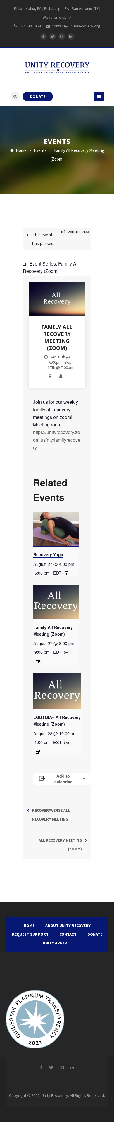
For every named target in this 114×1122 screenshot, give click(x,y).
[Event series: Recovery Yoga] (66, 573)
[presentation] (56, 529)
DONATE (38, 96)
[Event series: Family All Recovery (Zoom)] (38, 661)
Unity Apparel (57, 943)
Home (21, 150)
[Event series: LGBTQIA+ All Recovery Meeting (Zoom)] (38, 752)
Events (40, 150)
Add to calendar (63, 779)
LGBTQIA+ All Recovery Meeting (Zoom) (57, 720)
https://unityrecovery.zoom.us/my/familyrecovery (56, 440)
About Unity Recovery (68, 925)
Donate (94, 934)
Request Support (30, 934)
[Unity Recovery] (57, 67)
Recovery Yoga (48, 554)
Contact (68, 934)
